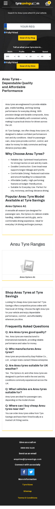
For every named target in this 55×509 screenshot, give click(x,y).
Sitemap (27, 491)
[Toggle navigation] (5, 3)
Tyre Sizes (27, 485)
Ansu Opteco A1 (27, 277)
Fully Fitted (12, 32)
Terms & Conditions (27, 498)
